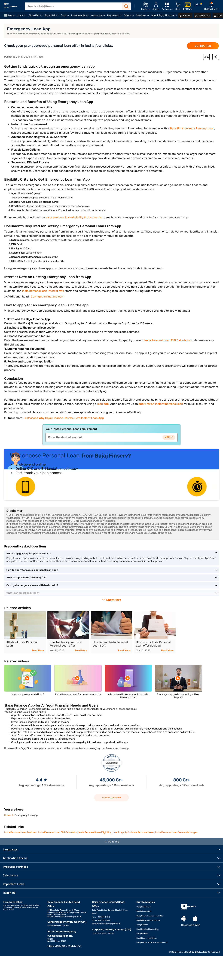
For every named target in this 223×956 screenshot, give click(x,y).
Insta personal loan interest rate (43, 291)
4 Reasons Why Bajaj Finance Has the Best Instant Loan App (64, 418)
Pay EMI (187, 15)
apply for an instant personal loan (161, 404)
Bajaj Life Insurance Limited (148, 920)
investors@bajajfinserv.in (109, 924)
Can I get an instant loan (47, 296)
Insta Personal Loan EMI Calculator (167, 340)
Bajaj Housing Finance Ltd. (147, 929)
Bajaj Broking (142, 934)
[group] (111, 474)
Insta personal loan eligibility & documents (74, 217)
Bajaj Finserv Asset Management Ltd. (152, 943)
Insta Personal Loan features (20, 832)
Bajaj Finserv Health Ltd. (146, 938)
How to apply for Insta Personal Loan (133, 832)
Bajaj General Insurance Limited (149, 916)
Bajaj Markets (142, 925)
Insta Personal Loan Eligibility (94, 832)
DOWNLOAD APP (111, 797)
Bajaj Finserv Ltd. (143, 907)
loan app (103, 404)
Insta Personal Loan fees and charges (176, 832)
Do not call (204, 15)
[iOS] (195, 919)
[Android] (184, 919)
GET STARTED (203, 45)
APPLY (169, 437)
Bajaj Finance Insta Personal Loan (192, 128)
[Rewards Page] (198, 5)
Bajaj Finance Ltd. (144, 911)
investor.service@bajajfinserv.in (68, 917)
